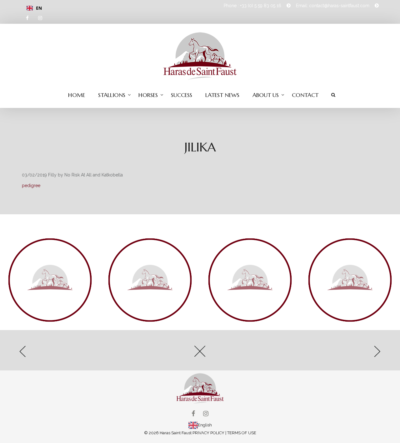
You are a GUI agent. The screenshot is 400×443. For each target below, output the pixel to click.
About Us (265, 95)
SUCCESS (181, 95)
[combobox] (108, 8)
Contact (305, 95)
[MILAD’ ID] (322, 353)
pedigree (31, 185)
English (205, 425)
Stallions (111, 95)
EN (39, 8)
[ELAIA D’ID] (78, 353)
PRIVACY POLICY (208, 432)
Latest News (222, 95)
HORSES (148, 95)
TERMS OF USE (241, 432)
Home (76, 95)
